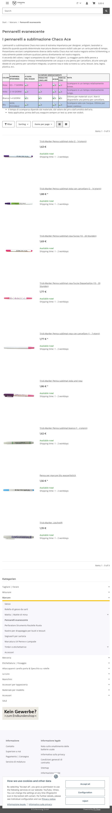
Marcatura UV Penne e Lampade (20, 641)
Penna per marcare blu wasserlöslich (58, 475)
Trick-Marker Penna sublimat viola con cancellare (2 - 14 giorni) (70, 188)
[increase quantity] (107, 166)
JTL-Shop (96, 809)
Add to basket (75, 174)
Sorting (22, 124)
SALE (4, 700)
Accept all (85, 784)
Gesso (7, 603)
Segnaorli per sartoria (15, 636)
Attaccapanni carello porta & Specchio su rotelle (25, 668)
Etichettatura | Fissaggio (14, 663)
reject (85, 801)
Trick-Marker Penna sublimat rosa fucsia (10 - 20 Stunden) (68, 236)
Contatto (10, 746)
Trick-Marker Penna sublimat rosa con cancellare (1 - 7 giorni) (70, 333)
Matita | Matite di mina (16, 614)
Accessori (9, 652)
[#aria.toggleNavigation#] (7, 2)
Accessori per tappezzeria (15, 684)
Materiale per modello (13, 690)
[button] (87, 3)
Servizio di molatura (15, 761)
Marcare (6, 597)
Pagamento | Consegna (17, 756)
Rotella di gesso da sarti (16, 609)
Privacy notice (48, 799)
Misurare (6, 592)
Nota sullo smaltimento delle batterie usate (55, 748)
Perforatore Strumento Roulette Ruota (23, 625)
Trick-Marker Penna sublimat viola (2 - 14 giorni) (63, 141)
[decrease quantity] (42, 166)
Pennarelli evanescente (16, 620)
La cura (5, 673)
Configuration (85, 792)
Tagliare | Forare (10, 586)
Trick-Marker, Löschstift (51, 522)
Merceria (6, 657)
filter (9, 124)
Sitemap (45, 767)
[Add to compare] (30, 145)
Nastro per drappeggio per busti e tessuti (25, 630)
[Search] (106, 11)
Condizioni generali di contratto (51, 761)
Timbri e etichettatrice (15, 647)
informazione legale (16, 804)
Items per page (42, 124)
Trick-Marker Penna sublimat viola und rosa (61, 380)
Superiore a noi (13, 751)
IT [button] (77, 3)
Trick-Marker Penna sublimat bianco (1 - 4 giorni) (63, 428)
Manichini (7, 679)
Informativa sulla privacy (40, 804)
